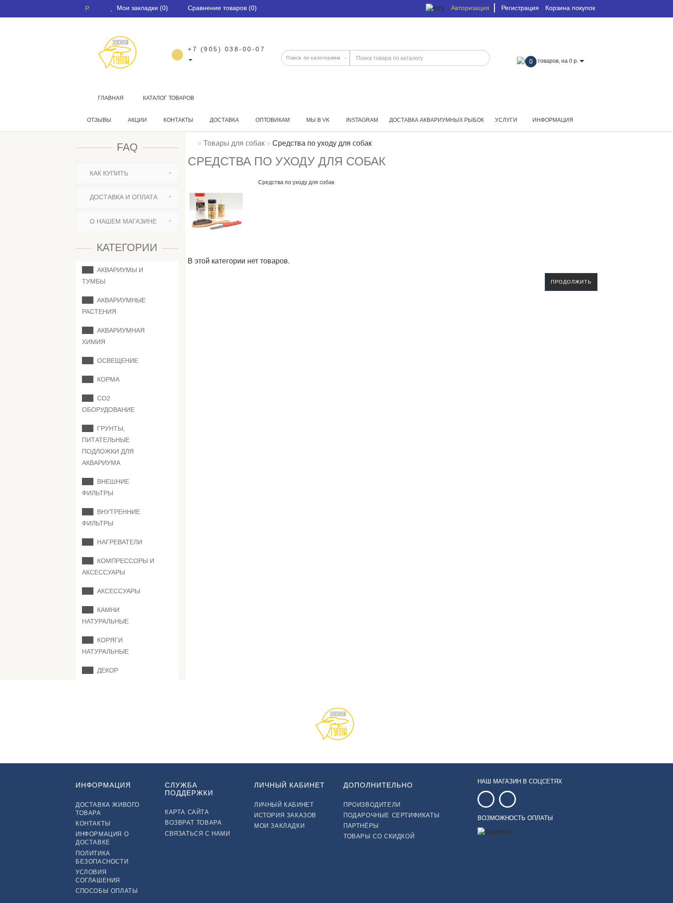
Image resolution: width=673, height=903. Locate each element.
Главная (111, 98)
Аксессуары (116, 591)
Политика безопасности (102, 857)
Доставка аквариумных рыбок (436, 120)
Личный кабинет (284, 804)
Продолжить (571, 282)
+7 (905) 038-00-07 (226, 49)
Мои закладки (279, 825)
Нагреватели (117, 542)
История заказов (285, 815)
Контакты (177, 120)
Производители (372, 804)
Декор (105, 670)
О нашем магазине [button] (122, 221)
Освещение (115, 360)
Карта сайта (187, 812)
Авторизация (470, 7)
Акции (136, 120)
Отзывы (98, 120)
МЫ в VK (317, 120)
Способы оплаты (107, 890)
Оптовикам (272, 120)
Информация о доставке (102, 838)
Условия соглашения (98, 876)
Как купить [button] (108, 173)
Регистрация (520, 7)
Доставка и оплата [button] (122, 197)
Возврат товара (193, 822)
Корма (106, 379)
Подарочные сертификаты (391, 815)
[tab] (127, 173)
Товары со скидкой (378, 836)
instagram (361, 120)
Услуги (506, 120)
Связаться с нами (197, 833)
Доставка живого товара (108, 808)
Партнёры (361, 825)
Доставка (223, 120)
